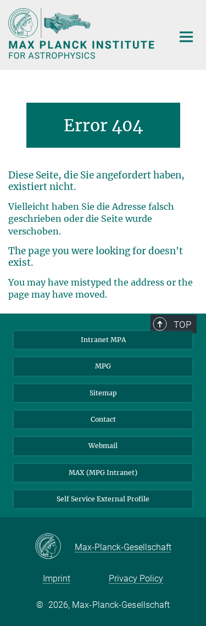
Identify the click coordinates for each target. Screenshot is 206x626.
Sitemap (103, 393)
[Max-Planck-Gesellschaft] (55, 547)
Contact (103, 419)
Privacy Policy (136, 578)
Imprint (56, 578)
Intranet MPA (103, 340)
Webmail (103, 445)
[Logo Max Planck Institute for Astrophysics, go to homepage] (82, 33)
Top (182, 324)
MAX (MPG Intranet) (103, 472)
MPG (103, 366)
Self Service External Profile (103, 499)
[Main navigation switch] (186, 37)
